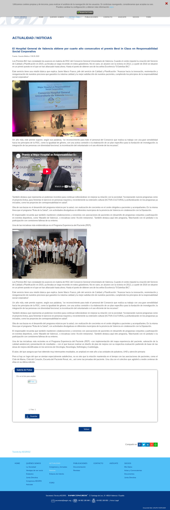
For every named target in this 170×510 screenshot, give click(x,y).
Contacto (98, 463)
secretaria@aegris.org (63, 500)
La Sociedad (31, 467)
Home (17, 463)
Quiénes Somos (33, 463)
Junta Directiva (32, 477)
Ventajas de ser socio (34, 470)
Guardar (33, 416)
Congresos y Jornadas (58, 467)
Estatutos (29, 474)
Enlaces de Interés (56, 474)
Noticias (52, 470)
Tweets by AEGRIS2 (21, 452)
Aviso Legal (114, 500)
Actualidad (54, 463)
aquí (111, 7)
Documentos (129, 474)
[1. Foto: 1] (32, 382)
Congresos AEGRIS (34, 481)
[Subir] (162, 501)
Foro (51, 483)
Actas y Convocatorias (133, 470)
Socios (127, 463)
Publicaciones (80, 463)
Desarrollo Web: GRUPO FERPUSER (154, 508)
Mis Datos (128, 467)
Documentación (79, 467)
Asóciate (29, 484)
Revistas (76, 470)
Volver (86, 429)
